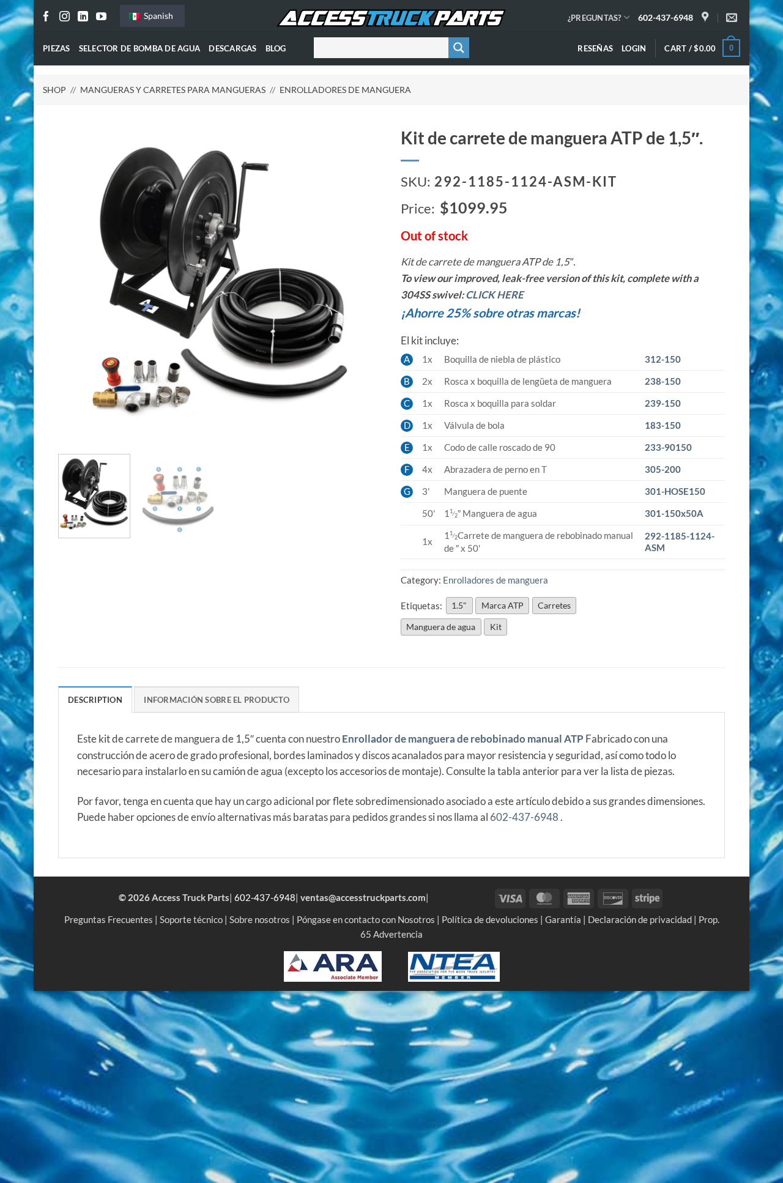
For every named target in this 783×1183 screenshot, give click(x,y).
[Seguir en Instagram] (64, 17)
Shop (54, 89)
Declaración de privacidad (640, 919)
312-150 (663, 359)
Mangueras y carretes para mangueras (172, 89)
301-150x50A (674, 513)
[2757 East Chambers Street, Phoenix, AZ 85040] (706, 18)
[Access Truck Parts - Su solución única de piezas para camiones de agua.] (391, 18)
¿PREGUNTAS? (595, 18)
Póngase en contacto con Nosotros (366, 919)
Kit (496, 626)
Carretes (554, 605)
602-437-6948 (665, 17)
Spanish (157, 15)
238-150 (663, 381)
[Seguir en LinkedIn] (83, 17)
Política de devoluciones (490, 919)
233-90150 (668, 447)
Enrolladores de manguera (345, 89)
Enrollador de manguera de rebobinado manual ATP (463, 739)
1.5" (459, 605)
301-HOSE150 (675, 491)
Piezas (56, 48)
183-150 (663, 425)
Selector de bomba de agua (140, 48)
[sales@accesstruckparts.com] (733, 18)
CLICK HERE (495, 295)
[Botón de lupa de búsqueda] (458, 47)
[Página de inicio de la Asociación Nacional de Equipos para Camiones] (454, 965)
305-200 (663, 469)
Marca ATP (502, 605)
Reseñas (595, 48)
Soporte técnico (191, 919)
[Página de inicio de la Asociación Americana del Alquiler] (333, 965)
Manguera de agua (440, 626)
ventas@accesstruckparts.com (363, 897)
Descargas (232, 48)
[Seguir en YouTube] (101, 17)
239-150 (663, 403)
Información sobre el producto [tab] (216, 700)
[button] (634, 48)
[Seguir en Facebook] (46, 17)
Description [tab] (95, 700)
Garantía (563, 919)
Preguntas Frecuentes (108, 919)
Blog (275, 48)
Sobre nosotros (259, 919)
